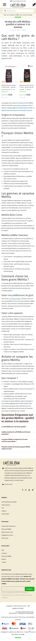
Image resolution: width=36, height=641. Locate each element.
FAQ (3, 550)
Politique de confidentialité (26, 613)
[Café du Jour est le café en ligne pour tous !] (18, 5)
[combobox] (18, 10)
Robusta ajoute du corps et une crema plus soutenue (17, 110)
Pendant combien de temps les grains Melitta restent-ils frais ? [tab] (16, 448)
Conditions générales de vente (25, 612)
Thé (3, 508)
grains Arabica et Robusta (20, 105)
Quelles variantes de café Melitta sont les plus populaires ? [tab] (16, 433)
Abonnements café (7, 532)
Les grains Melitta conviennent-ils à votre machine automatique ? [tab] (15, 440)
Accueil (12, 30)
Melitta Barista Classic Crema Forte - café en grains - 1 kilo (9, 86)
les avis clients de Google (25, 15)
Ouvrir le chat (8, 484)
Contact (4, 562)
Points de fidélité (6, 529)
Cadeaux (4, 511)
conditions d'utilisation (21, 595)
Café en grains (6, 505)
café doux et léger (15, 299)
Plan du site (5, 538)
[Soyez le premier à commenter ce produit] (5, 91)
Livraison (4, 553)
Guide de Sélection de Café (19, 1)
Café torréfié (5, 514)
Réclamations (13, 613)
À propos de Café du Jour (9, 526)
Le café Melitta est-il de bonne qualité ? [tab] (14, 426)
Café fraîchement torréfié (9, 502)
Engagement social (7, 535)
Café (18, 30)
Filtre (31, 66)
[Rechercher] (5, 10)
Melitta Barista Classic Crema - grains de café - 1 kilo (27, 86)
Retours (4, 559)
